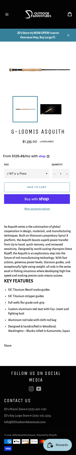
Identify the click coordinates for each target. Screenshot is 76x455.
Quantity (57, 164)
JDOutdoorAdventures (23, 435)
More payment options (37, 209)
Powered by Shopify (46, 435)
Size (6, 164)
